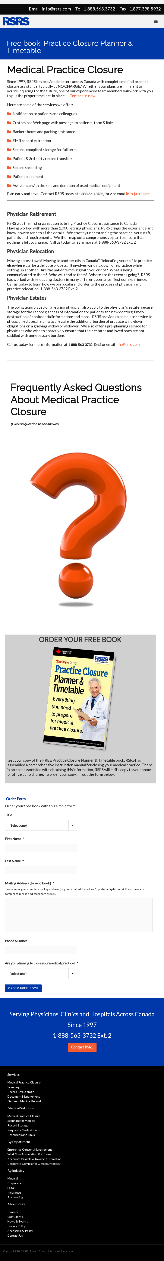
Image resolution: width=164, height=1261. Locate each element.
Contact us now (82, 95)
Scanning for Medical (21, 1120)
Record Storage (17, 1125)
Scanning (13, 1087)
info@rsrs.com (56, 8)
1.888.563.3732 (99, 8)
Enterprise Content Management (29, 1149)
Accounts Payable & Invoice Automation (34, 1159)
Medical (12, 1178)
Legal (11, 1188)
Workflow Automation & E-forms (29, 1154)
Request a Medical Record (24, 1130)
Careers (12, 1212)
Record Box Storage (20, 1092)
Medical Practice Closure (24, 1082)
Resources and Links (21, 1135)
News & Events (17, 1221)
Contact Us (15, 1235)
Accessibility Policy (20, 1231)
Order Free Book (23, 988)
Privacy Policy (16, 1226)
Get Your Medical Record (24, 1101)
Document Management (23, 1096)
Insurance (14, 1192)
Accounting (15, 1197)
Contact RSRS (82, 1047)
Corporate (14, 1183)
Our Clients (15, 1216)
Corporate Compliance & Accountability (33, 1163)
